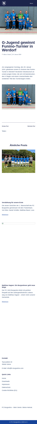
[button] (8, 131)
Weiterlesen (5, 214)
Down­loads (6, 381)
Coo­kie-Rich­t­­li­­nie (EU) (9, 390)
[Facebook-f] (2, 412)
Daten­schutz (6, 387)
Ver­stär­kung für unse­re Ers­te (12, 202)
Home (4, 378)
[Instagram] (6, 412)
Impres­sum (6, 384)
